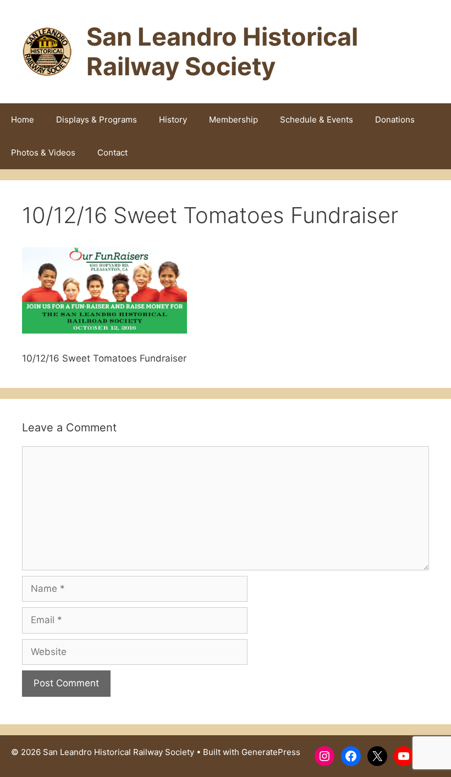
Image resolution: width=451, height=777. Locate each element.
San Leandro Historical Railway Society (222, 51)
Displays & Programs (96, 119)
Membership (233, 119)
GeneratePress (270, 752)
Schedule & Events (316, 119)
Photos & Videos (43, 152)
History (173, 119)
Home (22, 119)
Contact (112, 152)
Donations (395, 119)
